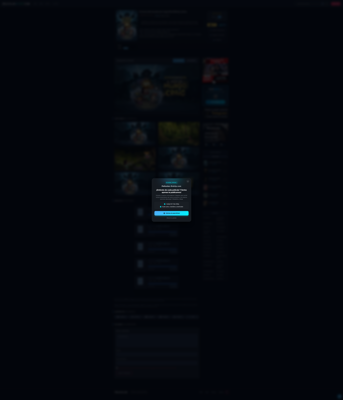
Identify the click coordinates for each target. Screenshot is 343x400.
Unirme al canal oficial (173, 213)
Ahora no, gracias (171, 218)
